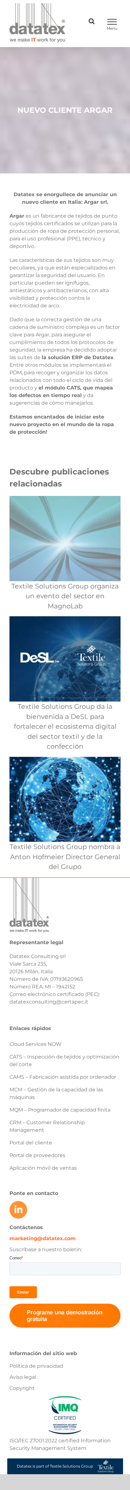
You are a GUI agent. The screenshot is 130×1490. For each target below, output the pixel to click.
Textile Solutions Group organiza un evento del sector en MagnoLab (65, 596)
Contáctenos (26, 1227)
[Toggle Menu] (112, 22)
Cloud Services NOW (35, 1044)
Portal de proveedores (37, 1155)
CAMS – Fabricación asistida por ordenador (62, 1077)
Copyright (22, 1388)
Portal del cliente (30, 1143)
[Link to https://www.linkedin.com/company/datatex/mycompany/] (18, 1210)
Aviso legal (22, 1377)
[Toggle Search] (92, 21)
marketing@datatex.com (42, 1238)
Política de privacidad (36, 1366)
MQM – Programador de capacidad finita (59, 1110)
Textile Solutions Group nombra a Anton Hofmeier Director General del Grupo (65, 857)
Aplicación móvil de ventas (43, 1168)
